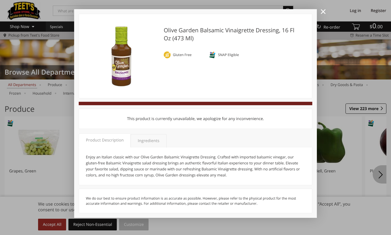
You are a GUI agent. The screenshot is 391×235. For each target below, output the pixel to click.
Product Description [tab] (105, 140)
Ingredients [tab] (148, 141)
